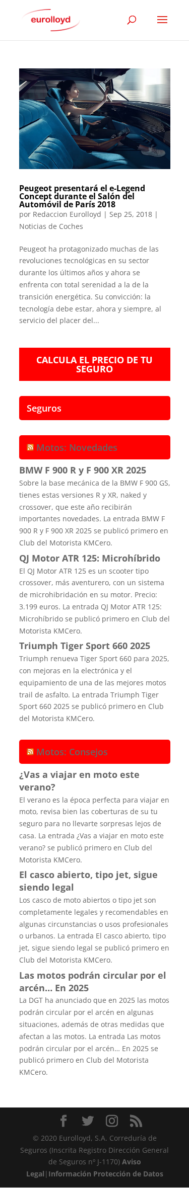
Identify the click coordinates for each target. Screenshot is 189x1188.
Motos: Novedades (76, 447)
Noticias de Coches (51, 226)
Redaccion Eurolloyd (67, 214)
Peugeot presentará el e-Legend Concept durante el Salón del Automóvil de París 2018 (82, 196)
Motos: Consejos (72, 752)
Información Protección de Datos (105, 1173)
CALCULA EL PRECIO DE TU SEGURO (94, 364)
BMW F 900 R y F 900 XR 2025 (82, 470)
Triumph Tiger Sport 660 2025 (84, 646)
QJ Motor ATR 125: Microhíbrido (89, 558)
